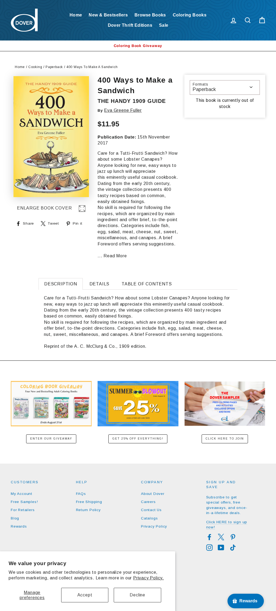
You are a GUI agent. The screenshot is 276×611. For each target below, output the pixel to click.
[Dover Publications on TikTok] (233, 547)
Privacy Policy (154, 526)
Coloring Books (190, 15)
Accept (84, 595)
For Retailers (22, 510)
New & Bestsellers (108, 15)
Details (99, 284)
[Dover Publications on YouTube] (221, 547)
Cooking (35, 67)
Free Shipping (89, 502)
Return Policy (88, 510)
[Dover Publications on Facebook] (209, 537)
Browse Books (150, 15)
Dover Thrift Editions (130, 25)
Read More (115, 256)
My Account (21, 494)
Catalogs (149, 518)
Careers (148, 502)
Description (60, 284)
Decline (137, 595)
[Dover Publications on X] (221, 537)
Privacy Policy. (148, 578)
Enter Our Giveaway (51, 438)
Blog (15, 518)
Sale (163, 25)
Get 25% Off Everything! (137, 438)
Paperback (54, 67)
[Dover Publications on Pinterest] (233, 537)
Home (76, 15)
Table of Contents (147, 284)
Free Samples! (24, 502)
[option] (138, 45)
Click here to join (225, 438)
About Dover (152, 494)
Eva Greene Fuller (123, 110)
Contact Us (151, 510)
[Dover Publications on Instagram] (209, 547)
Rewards (19, 526)
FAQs (81, 494)
